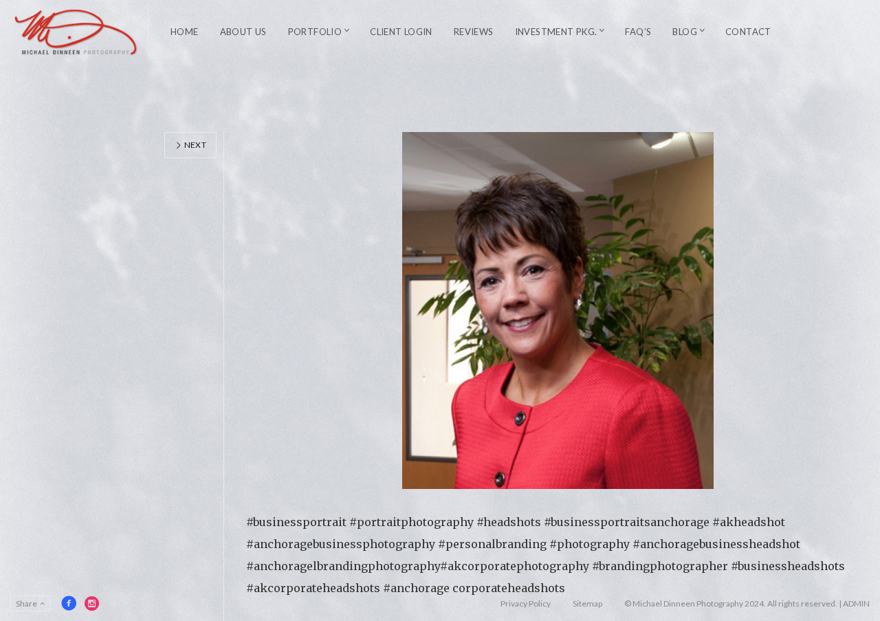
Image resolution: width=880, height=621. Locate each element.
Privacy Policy (525, 603)
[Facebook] (68, 603)
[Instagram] (92, 603)
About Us (243, 31)
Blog (684, 31)
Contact (748, 31)
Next (194, 145)
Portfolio (315, 31)
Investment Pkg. (556, 31)
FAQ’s (638, 31)
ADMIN (856, 603)
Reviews (474, 31)
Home (184, 31)
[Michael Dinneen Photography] (76, 32)
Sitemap (587, 603)
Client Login (401, 31)
